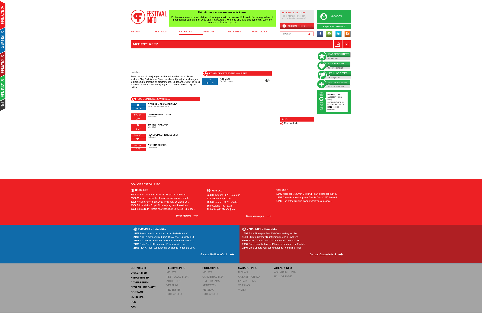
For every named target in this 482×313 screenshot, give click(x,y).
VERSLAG (172, 285)
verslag (208, 32)
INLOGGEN (336, 16)
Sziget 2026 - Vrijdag (221, 209)
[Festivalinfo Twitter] (338, 34)
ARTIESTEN (173, 281)
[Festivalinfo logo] (149, 17)
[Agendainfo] (3, 87)
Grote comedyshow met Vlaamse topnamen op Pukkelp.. (274, 244)
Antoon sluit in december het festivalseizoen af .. (161, 233)
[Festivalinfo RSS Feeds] (347, 34)
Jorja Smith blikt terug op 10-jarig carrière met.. (160, 244)
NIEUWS (171, 272)
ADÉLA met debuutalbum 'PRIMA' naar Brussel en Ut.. (164, 237)
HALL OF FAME (283, 276)
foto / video (259, 32)
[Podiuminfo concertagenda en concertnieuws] (3, 40)
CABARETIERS (247, 281)
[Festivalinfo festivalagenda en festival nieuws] (2, 15)
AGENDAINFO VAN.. (285, 272)
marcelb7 (331, 94)
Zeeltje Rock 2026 (219, 206)
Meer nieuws (183, 215)
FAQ (133, 306)
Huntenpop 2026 (219, 198)
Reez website (291, 123)
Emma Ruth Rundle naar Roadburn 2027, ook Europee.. (163, 209)
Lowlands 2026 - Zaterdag (223, 195)
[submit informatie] (297, 26)
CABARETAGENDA (249, 276)
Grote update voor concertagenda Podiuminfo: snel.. (272, 248)
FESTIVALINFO (175, 267)
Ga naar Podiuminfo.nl (214, 254)
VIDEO (242, 289)
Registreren (328, 26)
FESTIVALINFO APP (143, 287)
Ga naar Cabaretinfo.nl (323, 254)
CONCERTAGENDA (213, 276)
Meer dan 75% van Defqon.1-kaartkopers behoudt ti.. (306, 194)
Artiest (140, 44)
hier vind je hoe (228, 22)
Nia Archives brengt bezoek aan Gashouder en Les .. (163, 241)
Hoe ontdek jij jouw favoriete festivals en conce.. (304, 201)
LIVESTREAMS (211, 281)
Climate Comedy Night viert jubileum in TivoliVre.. (270, 237)
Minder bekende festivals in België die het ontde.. (159, 195)
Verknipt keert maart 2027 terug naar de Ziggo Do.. (160, 202)
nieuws (135, 32)
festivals (161, 32)
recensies (234, 32)
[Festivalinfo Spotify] (329, 34)
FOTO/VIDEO (174, 294)
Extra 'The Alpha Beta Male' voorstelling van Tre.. (270, 233)
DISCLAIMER (139, 272)
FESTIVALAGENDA (177, 276)
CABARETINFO (247, 267)
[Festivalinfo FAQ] (3, 104)
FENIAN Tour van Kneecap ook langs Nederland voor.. (164, 248)
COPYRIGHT (138, 267)
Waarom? (340, 26)
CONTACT (137, 292)
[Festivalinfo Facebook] (320, 34)
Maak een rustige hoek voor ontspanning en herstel (160, 198)
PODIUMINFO (210, 267)
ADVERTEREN (140, 282)
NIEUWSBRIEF (140, 277)
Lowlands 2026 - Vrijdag (222, 202)
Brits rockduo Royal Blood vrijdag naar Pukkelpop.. (160, 205)
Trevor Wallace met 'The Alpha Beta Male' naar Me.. (271, 241)
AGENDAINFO (283, 267)
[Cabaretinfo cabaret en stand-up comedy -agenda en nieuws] (2, 64)
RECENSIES (173, 289)
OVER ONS (137, 296)
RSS (133, 301)
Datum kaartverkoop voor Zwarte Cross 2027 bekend (306, 197)
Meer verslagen (255, 216)
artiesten (185, 32)
